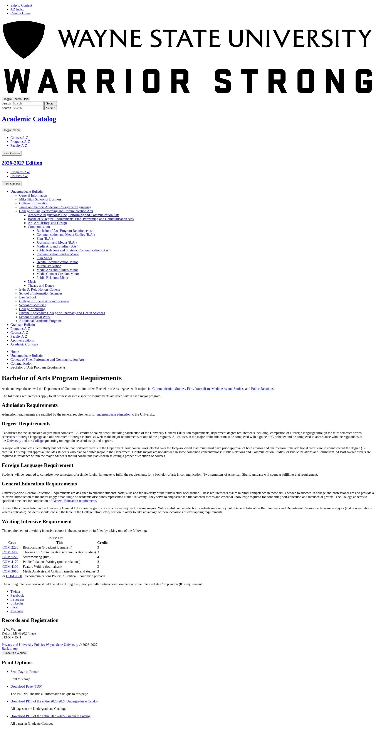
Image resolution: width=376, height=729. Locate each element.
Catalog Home (20, 13)
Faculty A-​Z (18, 336)
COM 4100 (10, 566)
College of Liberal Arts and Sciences (44, 301)
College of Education (33, 203)
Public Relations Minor (52, 277)
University (14, 441)
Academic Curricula (24, 344)
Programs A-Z (20, 141)
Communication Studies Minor (58, 254)
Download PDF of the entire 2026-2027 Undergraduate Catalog (54, 701)
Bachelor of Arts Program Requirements (64, 230)
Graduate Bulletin (22, 325)
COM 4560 (14, 576)
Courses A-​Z (19, 332)
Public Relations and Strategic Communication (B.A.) (73, 250)
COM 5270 (10, 557)
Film (190, 389)
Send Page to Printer (24, 671)
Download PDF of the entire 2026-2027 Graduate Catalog (50, 716)
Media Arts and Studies (227, 389)
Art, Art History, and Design (47, 223)
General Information (33, 195)
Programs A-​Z (20, 328)
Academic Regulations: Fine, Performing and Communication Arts (73, 215)
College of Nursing (32, 309)
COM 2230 (10, 547)
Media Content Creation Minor (58, 274)
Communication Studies (168, 389)
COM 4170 (10, 562)
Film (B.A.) (45, 238)
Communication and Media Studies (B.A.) (66, 234)
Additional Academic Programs (40, 321)
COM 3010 (10, 571)
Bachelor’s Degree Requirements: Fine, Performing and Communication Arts (81, 219)
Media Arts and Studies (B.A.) (57, 246)
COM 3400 (10, 552)
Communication (39, 227)
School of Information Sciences (40, 293)
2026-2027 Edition (22, 163)
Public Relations (262, 389)
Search (6, 103)
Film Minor (44, 258)
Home (14, 352)
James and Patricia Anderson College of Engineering (55, 207)
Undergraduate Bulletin (26, 191)
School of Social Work (34, 317)
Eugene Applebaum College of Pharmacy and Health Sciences (62, 313)
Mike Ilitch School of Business (40, 199)
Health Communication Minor (57, 262)
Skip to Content (21, 5)
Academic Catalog (29, 119)
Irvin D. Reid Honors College (39, 289)
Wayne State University (62, 645)
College (38, 441)
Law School (27, 297)
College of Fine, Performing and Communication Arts (56, 211)
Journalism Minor (49, 266)
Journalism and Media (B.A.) (57, 242)
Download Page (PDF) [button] (26, 686)
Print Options (11, 153)
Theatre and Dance (41, 285)
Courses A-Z (19, 138)
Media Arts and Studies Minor (57, 270)
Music (32, 281)
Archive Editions (22, 340)
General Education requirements (74, 501)
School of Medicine (32, 305)
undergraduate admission (113, 414)
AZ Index (17, 9)
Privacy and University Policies (23, 645)
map (32, 633)
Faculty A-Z (18, 145)
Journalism (202, 389)
